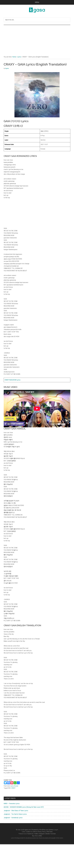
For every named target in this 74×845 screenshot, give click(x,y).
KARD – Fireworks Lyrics (11, 803)
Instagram (42, 833)
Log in (56, 829)
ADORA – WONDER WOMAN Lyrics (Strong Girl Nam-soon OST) (24, 807)
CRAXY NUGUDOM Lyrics (12, 380)
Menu (37, 2)
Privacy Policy (42, 831)
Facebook (30, 833)
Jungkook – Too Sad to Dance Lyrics (15, 814)
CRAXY (13, 788)
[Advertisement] (37, 38)
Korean (16, 786)
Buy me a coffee (37, 836)
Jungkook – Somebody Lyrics (13, 818)
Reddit (47, 833)
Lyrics (12, 786)
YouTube (53, 833)
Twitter (36, 833)
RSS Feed (49, 831)
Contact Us (29, 831)
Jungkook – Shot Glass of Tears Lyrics (16, 810)
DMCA (35, 831)
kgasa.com (27, 829)
